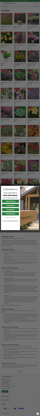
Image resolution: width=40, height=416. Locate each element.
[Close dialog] (38, 187)
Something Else (10, 214)
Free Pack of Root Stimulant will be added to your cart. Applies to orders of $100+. (10, 221)
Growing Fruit (10, 205)
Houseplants (10, 209)
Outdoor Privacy (10, 201)
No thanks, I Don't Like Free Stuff (10, 217)
